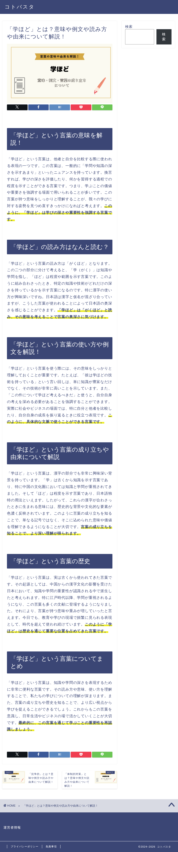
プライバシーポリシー (24, 846)
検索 (129, 26)
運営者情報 (12, 827)
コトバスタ (20, 6)
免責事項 (51, 846)
